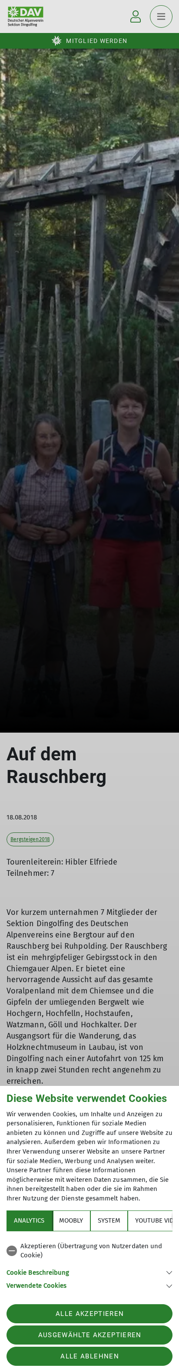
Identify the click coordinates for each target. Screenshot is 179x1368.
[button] (89, 1272)
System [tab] (109, 1220)
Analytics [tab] (29, 1220)
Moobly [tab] (71, 1220)
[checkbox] (89, 1251)
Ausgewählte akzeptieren (90, 1335)
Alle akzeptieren (90, 1314)
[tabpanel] (89, 1264)
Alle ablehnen (89, 1356)
